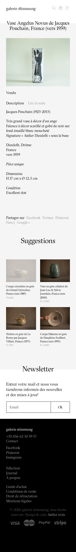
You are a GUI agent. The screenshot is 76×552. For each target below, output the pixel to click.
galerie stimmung (21, 8)
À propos (13, 477)
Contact (12, 441)
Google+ (23, 222)
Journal (11, 473)
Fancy (10, 222)
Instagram (13, 457)
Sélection (13, 468)
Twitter (48, 217)
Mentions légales (18, 501)
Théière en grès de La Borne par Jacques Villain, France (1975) (18, 337)
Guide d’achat (16, 486)
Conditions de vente (21, 491)
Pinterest (62, 217)
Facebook (33, 217)
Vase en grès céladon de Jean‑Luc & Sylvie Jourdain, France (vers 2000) (54, 291)
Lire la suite (36, 103)
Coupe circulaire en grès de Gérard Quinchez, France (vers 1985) (20, 289)
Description (15, 103)
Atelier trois (56, 514)
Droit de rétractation (21, 496)
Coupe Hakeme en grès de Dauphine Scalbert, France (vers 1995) (53, 337)
